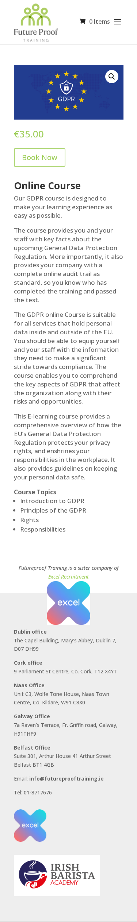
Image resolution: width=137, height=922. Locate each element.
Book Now (39, 157)
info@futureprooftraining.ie (66, 778)
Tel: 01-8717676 (33, 792)
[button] (111, 76)
